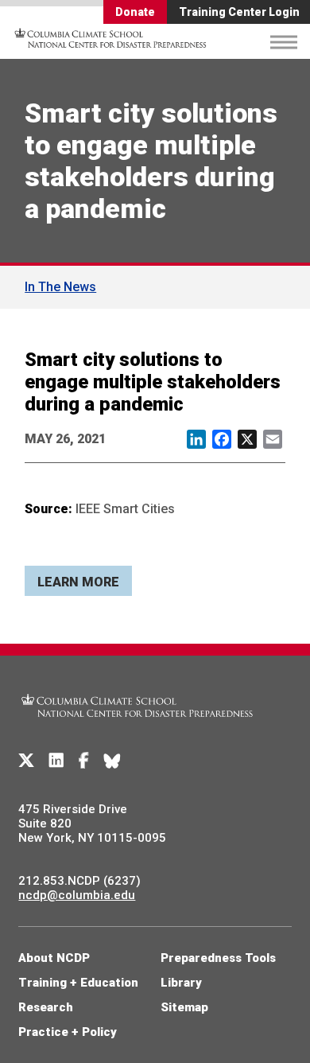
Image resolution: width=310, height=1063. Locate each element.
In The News (60, 286)
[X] (26, 761)
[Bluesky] (112, 761)
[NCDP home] (137, 726)
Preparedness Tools (218, 958)
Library (181, 982)
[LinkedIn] (56, 761)
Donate (135, 12)
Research (45, 1007)
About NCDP (54, 958)
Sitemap (184, 1007)
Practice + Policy (67, 1032)
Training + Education (78, 982)
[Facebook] (84, 761)
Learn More (78, 582)
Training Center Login (239, 12)
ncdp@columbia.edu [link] (76, 895)
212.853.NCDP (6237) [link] (79, 881)
